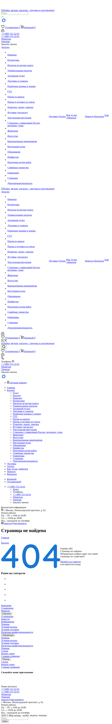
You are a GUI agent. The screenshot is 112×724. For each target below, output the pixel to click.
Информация (7, 621)
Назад (16, 393)
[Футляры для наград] (27, 110)
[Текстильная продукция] (27, 115)
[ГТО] (27, 89)
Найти (5, 721)
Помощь (5, 624)
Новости (5, 611)
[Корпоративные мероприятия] (27, 138)
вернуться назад (72, 564)
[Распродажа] (27, 57)
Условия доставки (10, 629)
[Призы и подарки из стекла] (27, 99)
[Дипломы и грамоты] (27, 78)
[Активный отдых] (27, 73)
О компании (7, 608)
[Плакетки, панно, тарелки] (27, 104)
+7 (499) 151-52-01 (10, 33)
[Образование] (27, 149)
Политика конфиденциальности (17, 632)
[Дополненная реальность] (27, 180)
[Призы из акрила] (27, 94)
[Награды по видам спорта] (27, 62)
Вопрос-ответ (8, 653)
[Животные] (27, 128)
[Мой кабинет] (2, 31)
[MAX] (3, 21)
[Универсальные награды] (27, 68)
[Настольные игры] (27, 144)
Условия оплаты (9, 627)
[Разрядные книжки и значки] (27, 83)
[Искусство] (27, 133)
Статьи (4, 651)
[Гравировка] (27, 170)
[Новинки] (27, 52)
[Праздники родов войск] (27, 159)
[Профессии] (27, 154)
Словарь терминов (10, 656)
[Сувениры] (27, 175)
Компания (6, 605)
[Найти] (2, 16)
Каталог (17, 395)
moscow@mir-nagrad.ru (15, 523)
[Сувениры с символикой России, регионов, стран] (27, 120)
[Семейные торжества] (27, 165)
